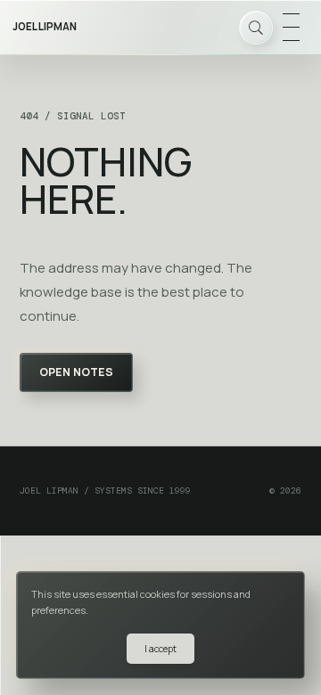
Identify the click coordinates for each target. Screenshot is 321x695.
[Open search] (256, 28)
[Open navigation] (291, 27)
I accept (160, 648)
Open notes (76, 372)
